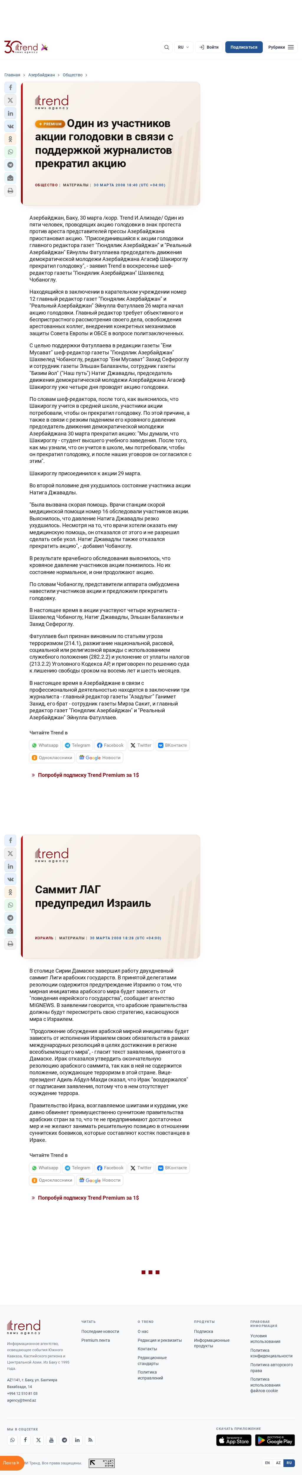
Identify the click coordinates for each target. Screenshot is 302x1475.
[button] (10, 87)
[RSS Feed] (90, 1440)
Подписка (203, 1331)
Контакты (147, 1348)
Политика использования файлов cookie (265, 1385)
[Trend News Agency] (23, 1327)
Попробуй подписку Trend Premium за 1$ (88, 775)
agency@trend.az (21, 1400)
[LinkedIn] (77, 1440)
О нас (143, 1331)
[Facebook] (25, 1440)
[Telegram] (64, 1440)
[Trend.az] (26, 47)
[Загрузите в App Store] (234, 1440)
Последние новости (100, 1331)
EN (267, 1463)
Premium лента (95, 1340)
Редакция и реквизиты (160, 1340)
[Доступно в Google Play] (275, 1440)
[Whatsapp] (12, 1440)
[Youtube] (51, 1440)
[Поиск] (167, 47)
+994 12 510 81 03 (22, 1393)
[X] (38, 1440)
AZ (278, 1463)
